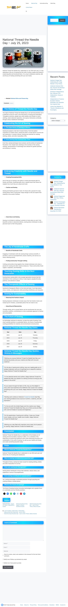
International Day (44, 3)
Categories (53, 118)
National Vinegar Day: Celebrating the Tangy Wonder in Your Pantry (56, 82)
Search (62, 20)
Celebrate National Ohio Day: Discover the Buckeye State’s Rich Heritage (57, 87)
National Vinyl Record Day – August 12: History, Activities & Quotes (22, 505)
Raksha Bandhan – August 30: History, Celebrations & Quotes (8, 505)
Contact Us (62, 605)
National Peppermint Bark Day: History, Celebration (57, 198)
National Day (34, 3)
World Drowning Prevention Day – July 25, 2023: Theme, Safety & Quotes (35, 505)
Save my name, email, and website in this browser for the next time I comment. (22, 555)
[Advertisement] (23, 25)
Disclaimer (52, 605)
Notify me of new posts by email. (12, 563)
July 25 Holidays (8, 510)
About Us (26, 605)
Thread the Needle (29, 397)
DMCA (57, 605)
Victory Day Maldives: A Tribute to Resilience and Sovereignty (57, 108)
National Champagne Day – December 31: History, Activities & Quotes (57, 203)
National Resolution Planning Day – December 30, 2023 (57, 209)
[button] (26, 11)
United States (29, 7)
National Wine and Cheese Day (19, 98)
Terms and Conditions (43, 605)
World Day (52, 3)
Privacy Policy (33, 605)
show (11, 103)
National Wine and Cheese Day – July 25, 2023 (14, 512)
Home (27, 3)
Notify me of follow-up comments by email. (15, 559)
